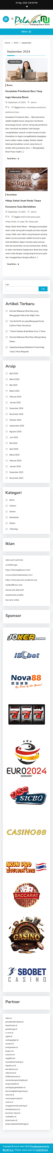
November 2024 (16, 414)
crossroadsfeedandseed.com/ (19, 575)
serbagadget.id (11, 1040)
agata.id (8, 1036)
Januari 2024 (15, 466)
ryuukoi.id (9, 1043)
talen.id (8, 1018)
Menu (25, 31)
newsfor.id (10, 1054)
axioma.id (9, 1095)
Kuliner (12, 523)
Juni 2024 (14, 437)
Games (13, 511)
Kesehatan (12, 194)
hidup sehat (10, 222)
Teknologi (14, 529)
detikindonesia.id (12, 1076)
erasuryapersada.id (13, 1098)
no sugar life (22, 222)
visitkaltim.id (10, 1116)
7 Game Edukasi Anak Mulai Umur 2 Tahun (28, 331)
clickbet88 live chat (13, 585)
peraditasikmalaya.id (14, 1022)
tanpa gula (33, 222)
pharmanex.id (11, 1120)
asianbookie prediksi (14, 595)
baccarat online (12, 600)
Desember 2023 (16, 472)
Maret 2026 (14, 379)
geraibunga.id (11, 1029)
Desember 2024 (16, 408)
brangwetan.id (11, 1047)
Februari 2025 (15, 397)
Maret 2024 (14, 455)
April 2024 (14, 449)
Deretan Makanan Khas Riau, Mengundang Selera (28, 339)
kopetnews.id (11, 1025)
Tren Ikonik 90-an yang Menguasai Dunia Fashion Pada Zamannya (27, 323)
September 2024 (17, 426)
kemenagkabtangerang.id (16, 1091)
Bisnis (10, 85)
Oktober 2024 (15, 420)
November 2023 (16, 478)
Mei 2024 (13, 443)
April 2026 (14, 373)
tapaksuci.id (10, 1065)
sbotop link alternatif (14, 590)
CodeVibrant (42, 1150)
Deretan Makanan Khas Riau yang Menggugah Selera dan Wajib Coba (24, 313)
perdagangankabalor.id (15, 1087)
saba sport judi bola (14, 560)
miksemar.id (10, 1073)
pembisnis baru (12, 112)
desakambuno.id (12, 1109)
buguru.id (9, 1051)
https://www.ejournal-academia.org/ (21, 580)
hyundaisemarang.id (14, 1062)
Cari (7, 284)
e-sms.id (9, 1033)
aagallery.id (10, 1058)
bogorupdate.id (12, 1084)
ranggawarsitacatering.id (16, 1105)
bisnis (23, 107)
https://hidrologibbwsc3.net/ (17, 570)
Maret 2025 (14, 391)
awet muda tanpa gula (30, 217)
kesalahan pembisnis (36, 107)
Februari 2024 (15, 461)
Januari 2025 (15, 402)
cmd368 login (11, 565)
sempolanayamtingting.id (16, 1080)
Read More (11, 159)
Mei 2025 (13, 385)
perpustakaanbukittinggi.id (16, 1124)
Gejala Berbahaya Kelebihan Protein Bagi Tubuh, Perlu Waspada (27, 349)
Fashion (13, 506)
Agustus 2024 (15, 432)
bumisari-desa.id (12, 1113)
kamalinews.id (11, 1069)
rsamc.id (9, 1102)
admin (33, 102)
